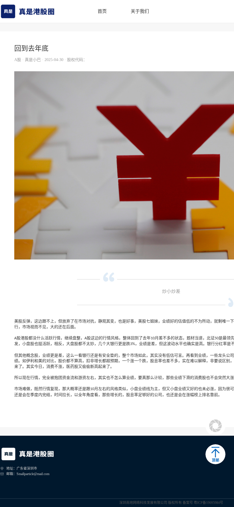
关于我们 (140, 11)
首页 (102, 11)
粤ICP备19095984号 (208, 503)
